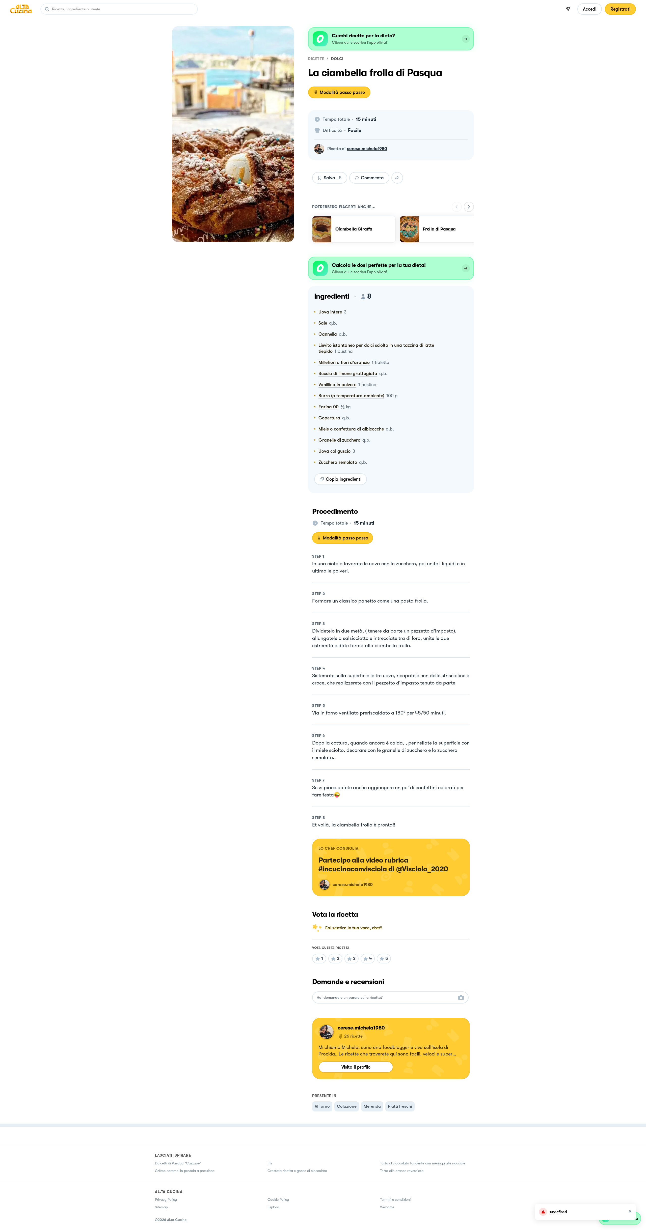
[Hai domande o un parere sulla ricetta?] (386, 997)
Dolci (337, 58)
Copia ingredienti (343, 479)
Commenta (372, 177)
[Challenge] (568, 9)
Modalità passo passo (342, 92)
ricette (316, 58)
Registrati (620, 9)
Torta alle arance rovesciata (401, 1171)
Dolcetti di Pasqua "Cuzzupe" (178, 1163)
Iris (269, 1163)
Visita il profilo (355, 1067)
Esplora (273, 1207)
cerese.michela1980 (367, 148)
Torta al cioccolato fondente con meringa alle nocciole (422, 1163)
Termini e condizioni (395, 1199)
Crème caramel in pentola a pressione (184, 1171)
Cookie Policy (278, 1199)
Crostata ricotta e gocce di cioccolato (297, 1171)
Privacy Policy (166, 1199)
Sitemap (161, 1207)
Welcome (387, 1207)
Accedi (589, 9)
